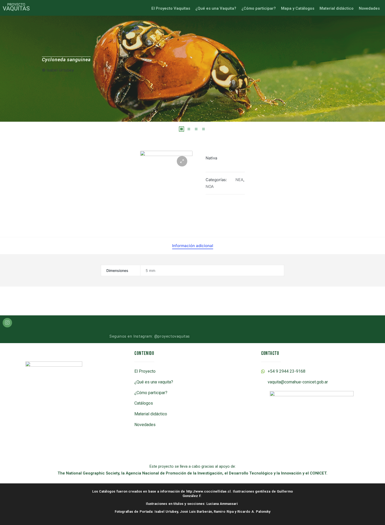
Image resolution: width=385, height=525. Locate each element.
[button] (181, 129)
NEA (239, 179)
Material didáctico (337, 8)
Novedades (369, 8)
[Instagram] (7, 322)
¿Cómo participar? (258, 8)
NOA (210, 186)
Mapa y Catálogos (297, 8)
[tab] (192, 245)
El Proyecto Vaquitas (170, 8)
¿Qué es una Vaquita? (215, 8)
